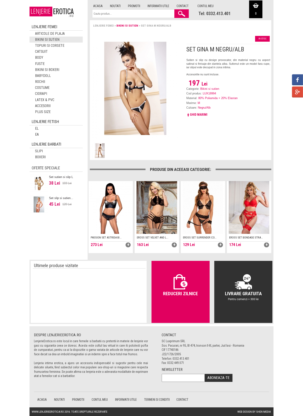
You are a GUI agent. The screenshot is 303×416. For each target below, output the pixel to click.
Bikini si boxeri (47, 70)
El (37, 128)
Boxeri (40, 157)
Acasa (98, 6)
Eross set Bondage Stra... (246, 237)
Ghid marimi (198, 114)
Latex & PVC (44, 100)
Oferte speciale (46, 168)
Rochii (40, 82)
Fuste (40, 64)
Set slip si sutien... (61, 198)
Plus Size (43, 112)
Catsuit (41, 51)
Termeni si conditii (157, 399)
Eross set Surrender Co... (199, 237)
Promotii (134, 6)
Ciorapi (41, 94)
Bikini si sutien (127, 25)
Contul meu (205, 6)
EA (37, 134)
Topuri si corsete (49, 45)
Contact (183, 6)
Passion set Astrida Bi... (106, 237)
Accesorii (43, 106)
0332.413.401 (181, 358)
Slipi (39, 151)
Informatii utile (158, 6)
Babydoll (43, 76)
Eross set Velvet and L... (152, 237)
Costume (42, 88)
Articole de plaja (50, 33)
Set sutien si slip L (61, 177)
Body (39, 57)
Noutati (115, 6)
